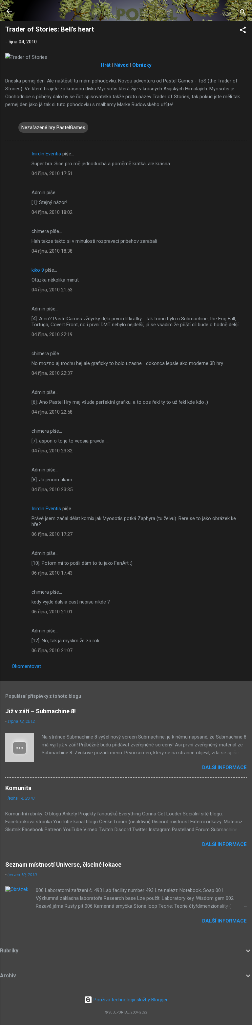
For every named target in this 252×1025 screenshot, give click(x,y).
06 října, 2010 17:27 (52, 534)
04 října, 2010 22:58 (52, 412)
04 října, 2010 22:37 (52, 373)
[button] (243, 31)
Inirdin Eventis (46, 154)
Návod (121, 65)
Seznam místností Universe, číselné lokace (63, 864)
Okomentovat (26, 666)
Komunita (18, 788)
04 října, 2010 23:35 (52, 489)
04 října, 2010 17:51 (52, 173)
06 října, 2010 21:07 (52, 650)
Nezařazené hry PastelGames (53, 127)
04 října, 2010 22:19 (52, 334)
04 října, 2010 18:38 (52, 251)
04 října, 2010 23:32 (52, 451)
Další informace (224, 767)
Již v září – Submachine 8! (40, 711)
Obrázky (142, 65)
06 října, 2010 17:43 (52, 573)
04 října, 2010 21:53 (52, 290)
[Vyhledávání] (243, 13)
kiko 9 (38, 270)
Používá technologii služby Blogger (130, 1000)
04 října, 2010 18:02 (52, 212)
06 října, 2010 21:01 (52, 612)
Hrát (106, 65)
